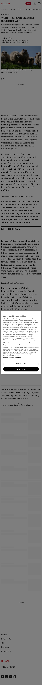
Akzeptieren (21, 369)
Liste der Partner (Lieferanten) (12, 357)
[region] (21, 342)
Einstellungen (21, 364)
